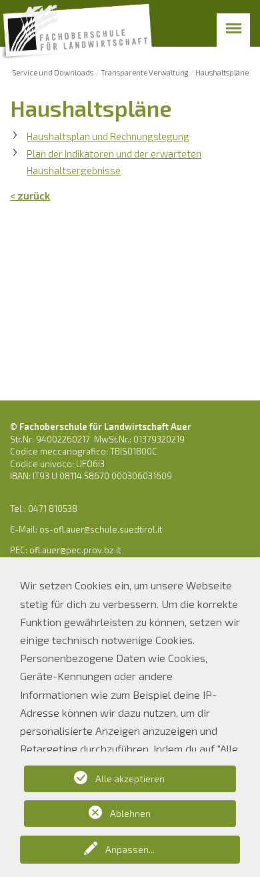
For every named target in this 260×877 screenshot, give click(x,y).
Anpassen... (130, 849)
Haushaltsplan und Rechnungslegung (108, 136)
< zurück (30, 196)
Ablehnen (130, 813)
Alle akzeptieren (130, 778)
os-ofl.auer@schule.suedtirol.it (100, 529)
